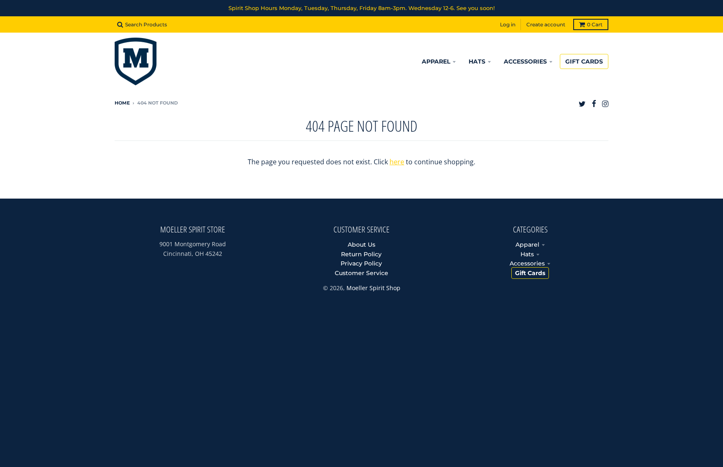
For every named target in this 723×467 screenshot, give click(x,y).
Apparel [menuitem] (436, 61)
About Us (361, 244)
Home (122, 103)
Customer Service (361, 273)
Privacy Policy (361, 263)
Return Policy (361, 254)
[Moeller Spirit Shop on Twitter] (582, 103)
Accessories (527, 263)
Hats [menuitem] (477, 61)
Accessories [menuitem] (525, 61)
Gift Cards (530, 273)
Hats (527, 254)
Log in (507, 24)
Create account (545, 24)
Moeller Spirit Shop (373, 288)
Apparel (527, 244)
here (397, 161)
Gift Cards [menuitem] (584, 61)
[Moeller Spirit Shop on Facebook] (594, 103)
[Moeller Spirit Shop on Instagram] (605, 103)
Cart (594, 24)
